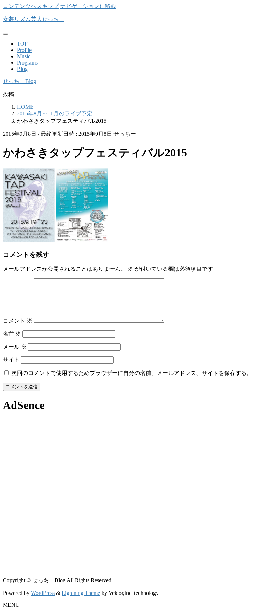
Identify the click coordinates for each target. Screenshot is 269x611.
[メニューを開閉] (5, 34)
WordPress (43, 593)
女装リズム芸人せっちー (33, 19)
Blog (22, 69)
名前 (12, 334)
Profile (24, 50)
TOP (22, 44)
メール (15, 347)
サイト (11, 360)
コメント (17, 321)
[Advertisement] (134, 468)
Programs (27, 63)
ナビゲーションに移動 (88, 6)
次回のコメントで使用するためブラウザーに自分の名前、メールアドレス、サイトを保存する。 (131, 373)
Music (23, 56)
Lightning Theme (81, 593)
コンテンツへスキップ (31, 6)
